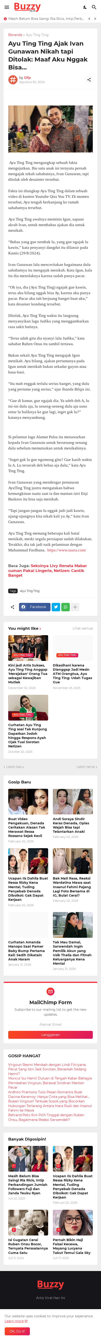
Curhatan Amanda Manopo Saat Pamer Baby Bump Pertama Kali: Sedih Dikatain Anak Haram (26, 950)
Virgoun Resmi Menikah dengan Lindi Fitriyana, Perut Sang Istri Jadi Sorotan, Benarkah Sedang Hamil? (47, 1069)
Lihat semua (83, 628)
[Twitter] (56, 607)
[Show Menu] (6, 7)
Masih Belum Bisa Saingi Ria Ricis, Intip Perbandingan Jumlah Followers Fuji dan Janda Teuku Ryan (46, 19)
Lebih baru (15, 767)
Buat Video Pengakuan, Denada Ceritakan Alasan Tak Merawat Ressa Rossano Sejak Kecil (26, 827)
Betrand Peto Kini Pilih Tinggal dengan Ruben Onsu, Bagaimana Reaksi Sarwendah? (46, 1117)
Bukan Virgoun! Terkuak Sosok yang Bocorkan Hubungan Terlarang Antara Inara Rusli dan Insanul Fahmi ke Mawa (50, 1105)
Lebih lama (86, 767)
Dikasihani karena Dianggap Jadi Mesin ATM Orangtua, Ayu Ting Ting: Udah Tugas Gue (72, 673)
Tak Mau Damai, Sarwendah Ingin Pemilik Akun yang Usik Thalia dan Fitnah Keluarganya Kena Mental (72, 953)
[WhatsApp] (65, 607)
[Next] (95, 18)
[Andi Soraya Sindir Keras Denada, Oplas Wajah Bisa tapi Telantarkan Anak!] (73, 802)
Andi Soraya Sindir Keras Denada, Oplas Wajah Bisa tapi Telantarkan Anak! (71, 825)
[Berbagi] (89, 79)
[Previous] (89, 18)
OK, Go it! (17, 1331)
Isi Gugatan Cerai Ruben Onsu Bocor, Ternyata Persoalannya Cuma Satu (28, 1246)
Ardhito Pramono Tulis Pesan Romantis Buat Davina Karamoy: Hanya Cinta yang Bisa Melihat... (49, 1094)
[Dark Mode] (85, 7)
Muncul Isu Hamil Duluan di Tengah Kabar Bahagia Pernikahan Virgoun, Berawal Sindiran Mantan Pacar (50, 1083)
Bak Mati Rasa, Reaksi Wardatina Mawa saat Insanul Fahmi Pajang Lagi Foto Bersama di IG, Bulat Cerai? (72, 887)
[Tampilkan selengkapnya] (75, 607)
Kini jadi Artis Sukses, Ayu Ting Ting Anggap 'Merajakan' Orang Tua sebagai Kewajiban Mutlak (27, 673)
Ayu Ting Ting (37, 35)
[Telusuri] (95, 7)
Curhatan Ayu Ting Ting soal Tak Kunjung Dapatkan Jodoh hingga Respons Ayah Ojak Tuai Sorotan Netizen (27, 735)
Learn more (14, 1321)
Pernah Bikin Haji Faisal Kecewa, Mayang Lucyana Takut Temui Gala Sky (71, 1246)
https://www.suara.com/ (66, 550)
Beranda (15, 35)
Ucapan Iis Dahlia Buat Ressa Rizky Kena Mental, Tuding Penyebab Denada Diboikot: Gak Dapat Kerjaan (28, 889)
